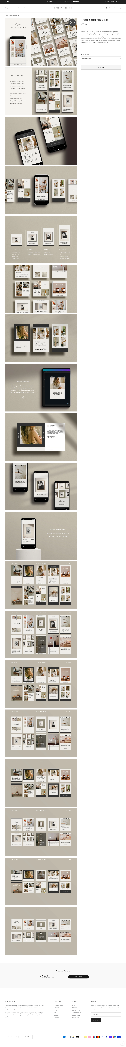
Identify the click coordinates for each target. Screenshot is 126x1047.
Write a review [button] (78, 976)
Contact (26, 8)
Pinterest (56, 1017)
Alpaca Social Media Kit (14, 15)
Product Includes (85, 50)
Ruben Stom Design (12, 1041)
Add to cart (101, 67)
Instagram (56, 1015)
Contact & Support (86, 58)
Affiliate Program (58, 1005)
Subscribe (95, 1020)
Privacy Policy (76, 1017)
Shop (6, 8)
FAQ (73, 1005)
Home (6, 15)
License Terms (85, 54)
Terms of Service (76, 1012)
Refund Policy (76, 1015)
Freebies (56, 1007)
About (13, 8)
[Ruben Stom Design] (63, 8)
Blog (19, 8)
